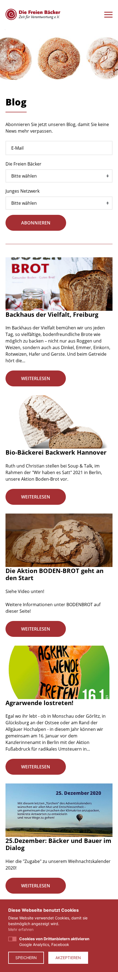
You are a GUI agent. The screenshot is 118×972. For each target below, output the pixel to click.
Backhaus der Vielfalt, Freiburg (51, 314)
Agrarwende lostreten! (39, 703)
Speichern (26, 957)
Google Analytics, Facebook (54, 941)
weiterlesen (35, 378)
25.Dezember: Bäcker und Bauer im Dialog (58, 844)
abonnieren (35, 223)
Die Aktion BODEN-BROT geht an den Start (54, 574)
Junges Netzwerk (22, 191)
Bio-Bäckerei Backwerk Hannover (55, 452)
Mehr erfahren (20, 929)
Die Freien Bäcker (23, 164)
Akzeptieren (68, 957)
